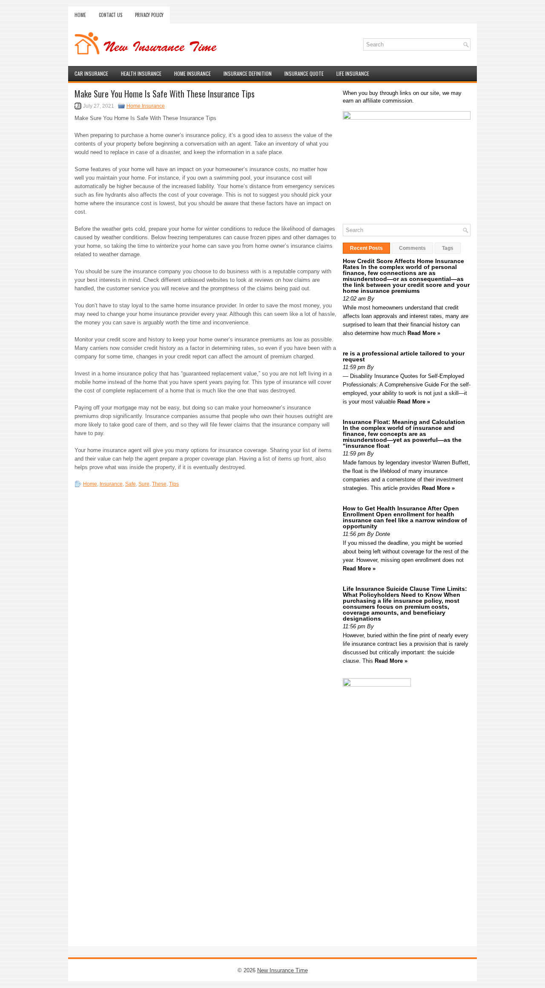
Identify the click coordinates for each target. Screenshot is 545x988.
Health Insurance (141, 73)
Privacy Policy (149, 14)
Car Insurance (91, 73)
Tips (174, 484)
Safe (130, 484)
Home (80, 14)
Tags (447, 248)
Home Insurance (192, 73)
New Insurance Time (282, 970)
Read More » (423, 333)
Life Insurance (352, 73)
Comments (412, 248)
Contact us (110, 14)
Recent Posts (366, 248)
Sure (143, 484)
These (159, 484)
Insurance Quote (304, 73)
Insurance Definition (248, 73)
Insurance (111, 484)
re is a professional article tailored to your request (404, 356)
